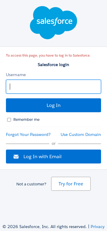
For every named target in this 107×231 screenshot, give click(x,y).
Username (16, 74)
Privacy (98, 226)
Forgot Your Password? (28, 134)
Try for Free (71, 184)
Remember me (26, 119)
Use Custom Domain (81, 134)
